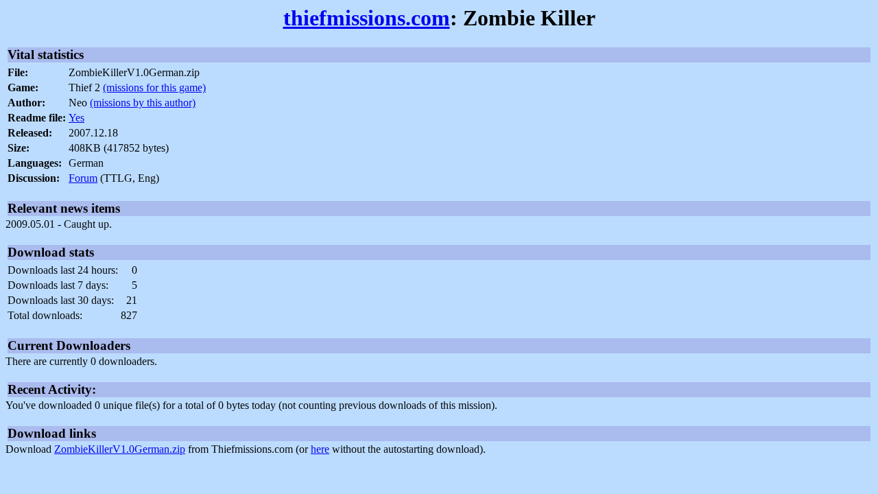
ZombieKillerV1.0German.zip (119, 449)
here (320, 449)
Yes (76, 118)
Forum (83, 178)
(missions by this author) (142, 102)
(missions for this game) (154, 87)
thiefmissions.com (366, 17)
